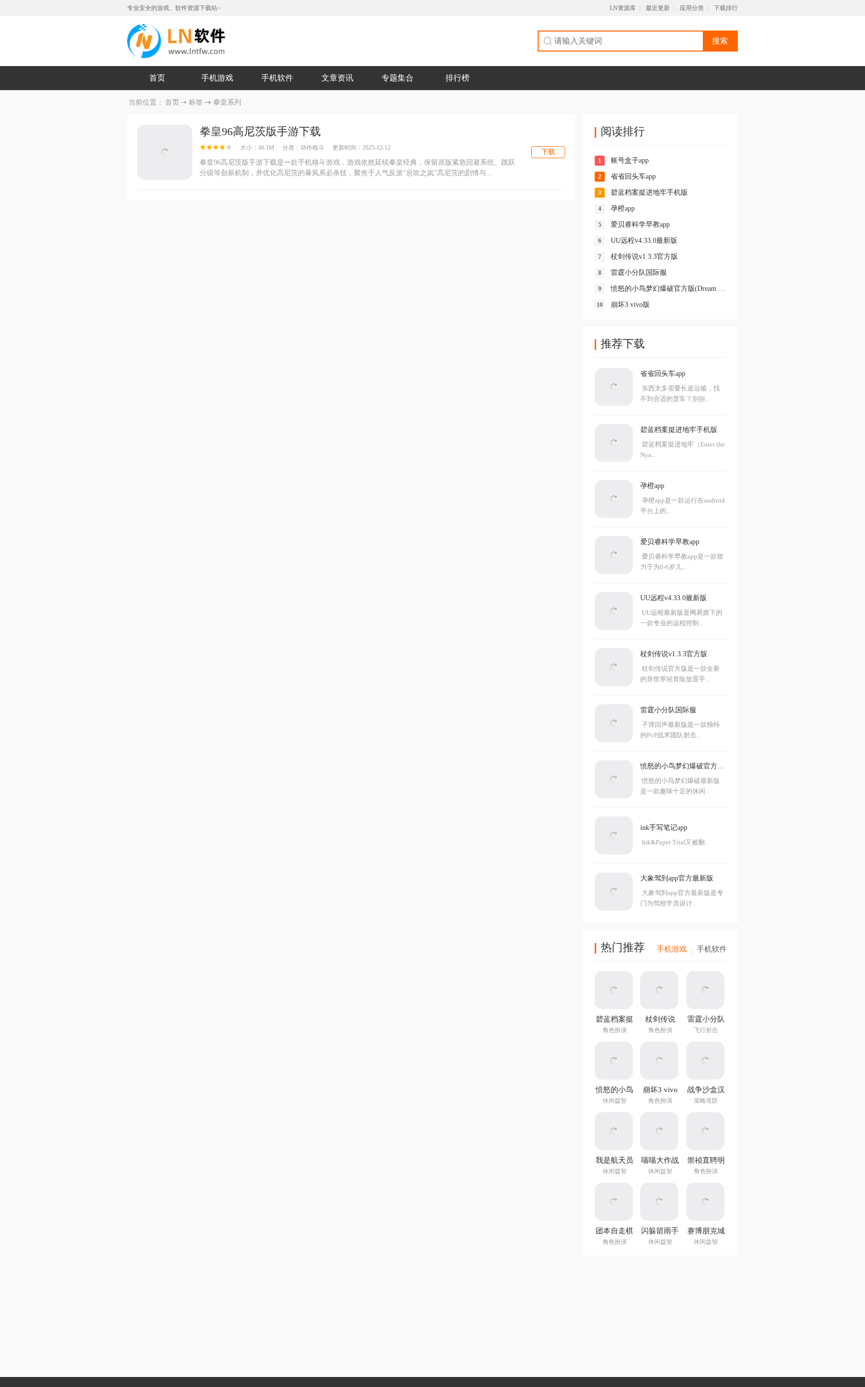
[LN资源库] (176, 41)
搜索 (720, 41)
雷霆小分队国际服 (639, 272)
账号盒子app (630, 160)
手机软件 (277, 78)
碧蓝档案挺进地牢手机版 (649, 192)
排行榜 (458, 78)
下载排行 (726, 8)
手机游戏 (217, 78)
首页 (157, 78)
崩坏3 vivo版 (630, 304)
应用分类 (692, 8)
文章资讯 (337, 78)
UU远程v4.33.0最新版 (644, 240)
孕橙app (623, 208)
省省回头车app (633, 176)
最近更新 (658, 8)
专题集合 (397, 78)
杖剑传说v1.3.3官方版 (644, 256)
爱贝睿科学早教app (640, 224)
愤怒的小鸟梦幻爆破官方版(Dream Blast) (673, 288)
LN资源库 (623, 8)
